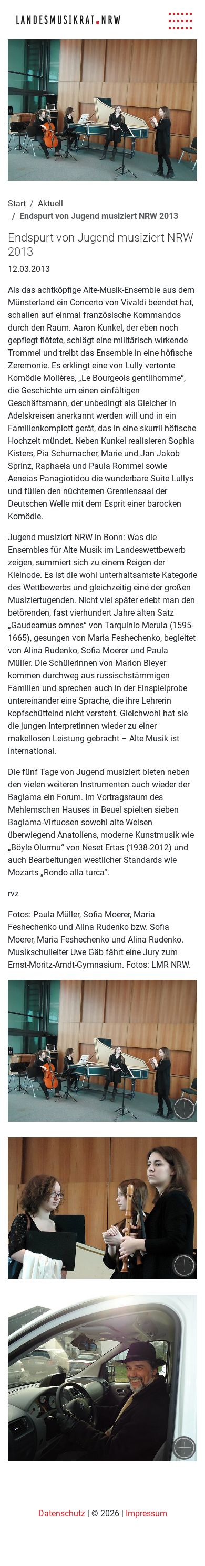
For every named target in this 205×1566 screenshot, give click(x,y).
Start (17, 204)
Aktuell (50, 204)
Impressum (146, 1513)
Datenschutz (62, 1513)
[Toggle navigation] (180, 21)
